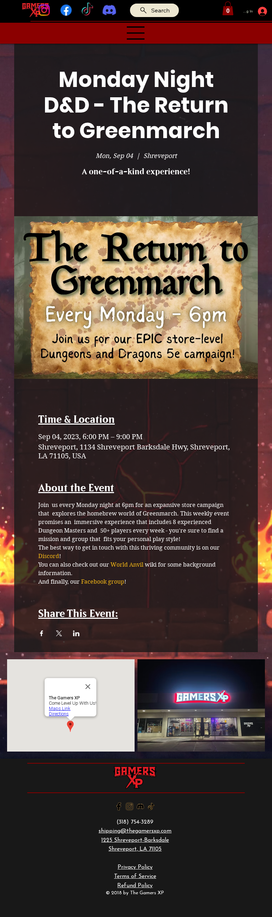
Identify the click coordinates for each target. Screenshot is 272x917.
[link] (228, 8)
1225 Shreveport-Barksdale (135, 840)
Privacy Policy (135, 867)
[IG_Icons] (129, 806)
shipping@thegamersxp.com (134, 831)
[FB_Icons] (119, 806)
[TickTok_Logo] (151, 806)
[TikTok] (87, 10)
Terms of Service (135, 876)
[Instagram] (44, 10)
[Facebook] (65, 10)
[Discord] (109, 10)
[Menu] (136, 33)
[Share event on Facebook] (41, 633)
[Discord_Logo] (140, 806)
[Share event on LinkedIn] (76, 633)
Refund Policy (135, 886)
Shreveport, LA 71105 (135, 849)
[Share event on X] (59, 633)
